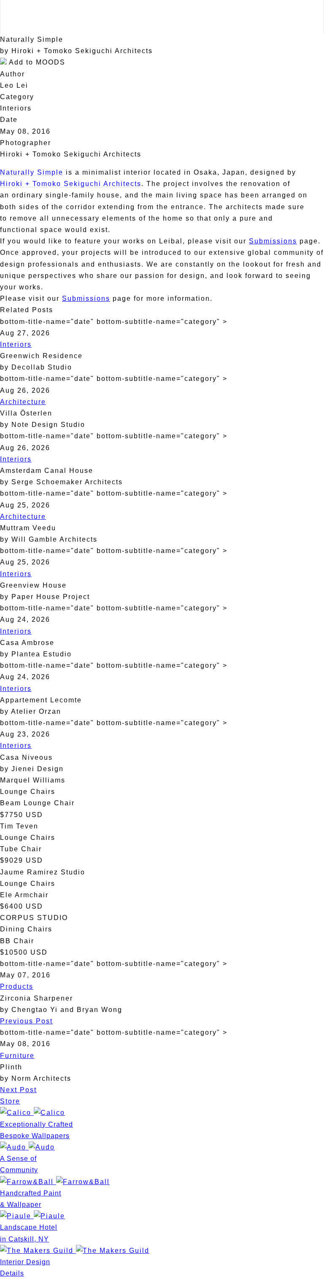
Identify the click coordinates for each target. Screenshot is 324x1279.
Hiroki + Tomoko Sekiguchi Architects (70, 183)
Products (16, 986)
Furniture (17, 1055)
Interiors (16, 344)
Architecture (23, 401)
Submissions (273, 241)
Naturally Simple (31, 172)
